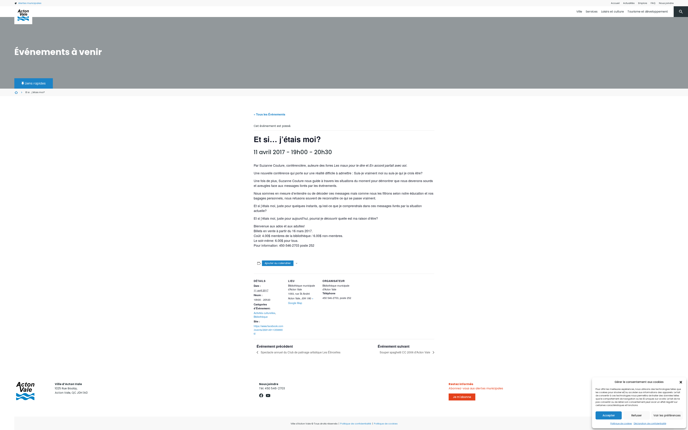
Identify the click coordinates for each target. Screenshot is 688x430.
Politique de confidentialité (355, 423)
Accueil (615, 3)
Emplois (642, 3)
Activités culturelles (264, 313)
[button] (681, 382)
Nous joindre (666, 3)
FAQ (653, 3)
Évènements (16, 92)
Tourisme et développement (647, 11)
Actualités (629, 3)
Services (592, 11)
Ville (579, 11)
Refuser (636, 415)
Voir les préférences (667, 415)
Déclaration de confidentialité (650, 423)
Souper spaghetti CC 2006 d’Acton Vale (405, 352)
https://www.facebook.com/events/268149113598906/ (268, 329)
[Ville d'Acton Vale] (23, 15)
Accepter (609, 415)
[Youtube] (268, 395)
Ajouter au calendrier (278, 263)
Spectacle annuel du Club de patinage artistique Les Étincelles (300, 352)
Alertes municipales (29, 3)
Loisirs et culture (612, 11)
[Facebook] (261, 395)
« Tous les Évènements (269, 114)
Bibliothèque (261, 316)
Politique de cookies (621, 423)
